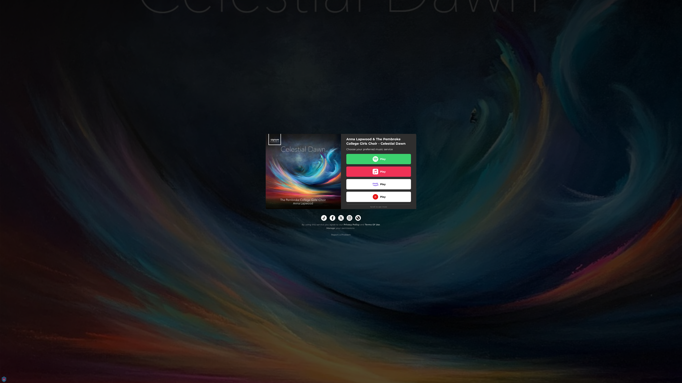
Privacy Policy (351, 224)
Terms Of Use (372, 224)
